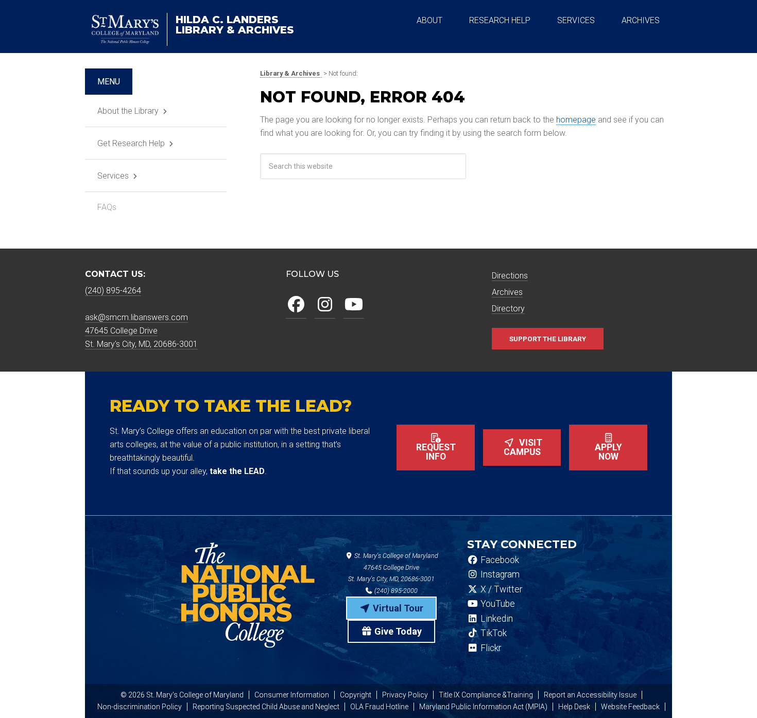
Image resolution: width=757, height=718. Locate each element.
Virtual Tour (397, 608)
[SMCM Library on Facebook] (296, 305)
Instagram (499, 574)
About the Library (128, 111)
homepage (576, 120)
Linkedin (495, 619)
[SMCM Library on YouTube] (353, 305)
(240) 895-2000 (395, 590)
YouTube (496, 604)
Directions (510, 276)
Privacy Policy (405, 695)
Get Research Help (131, 143)
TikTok (492, 633)
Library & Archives (235, 24)
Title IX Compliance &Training (486, 695)
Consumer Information (291, 695)
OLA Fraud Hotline (379, 707)
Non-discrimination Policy (139, 707)
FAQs (106, 207)
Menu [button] (108, 81)
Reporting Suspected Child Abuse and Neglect (266, 707)
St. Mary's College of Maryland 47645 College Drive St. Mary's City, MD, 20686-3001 (393, 567)
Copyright (355, 695)
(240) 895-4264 (113, 290)
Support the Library (547, 339)
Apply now (608, 452)
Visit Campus (523, 447)
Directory (508, 308)
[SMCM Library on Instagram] (325, 305)
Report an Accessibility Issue (590, 695)
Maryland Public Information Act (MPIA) (483, 707)
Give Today (397, 631)
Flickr (489, 648)
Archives (507, 292)
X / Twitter (500, 589)
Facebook (498, 560)
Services (113, 176)
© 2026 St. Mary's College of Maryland (182, 695)
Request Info (436, 452)
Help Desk (574, 707)
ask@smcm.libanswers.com (136, 317)
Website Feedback (630, 707)
